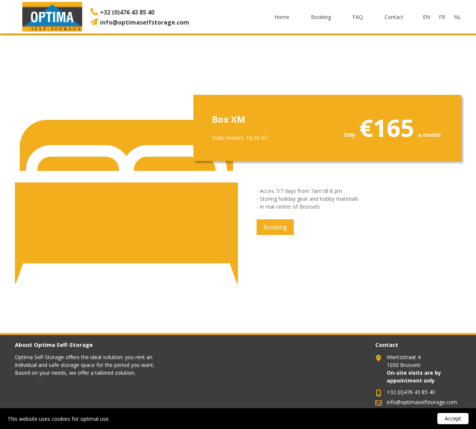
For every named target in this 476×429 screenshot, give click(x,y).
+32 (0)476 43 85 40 (127, 12)
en (426, 16)
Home (281, 16)
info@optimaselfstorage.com (144, 22)
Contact (394, 16)
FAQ (358, 16)
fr (442, 16)
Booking (321, 16)
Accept (453, 418)
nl (457, 16)
